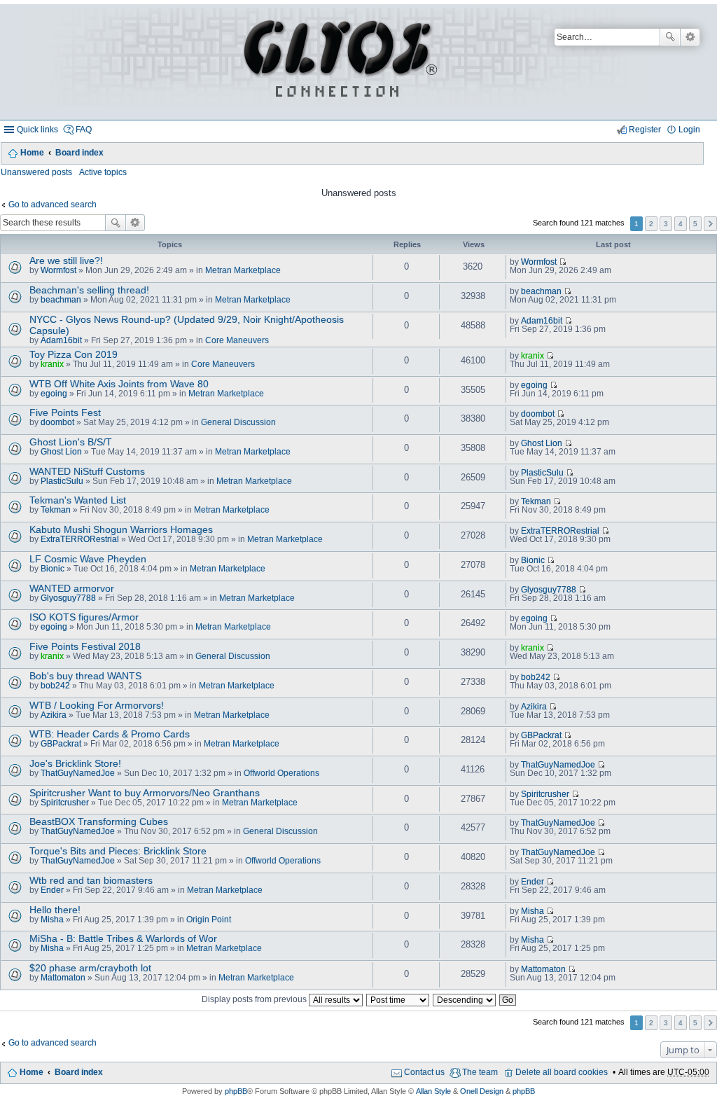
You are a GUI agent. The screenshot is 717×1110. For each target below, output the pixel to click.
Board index (79, 152)
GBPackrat (61, 744)
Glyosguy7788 (68, 598)
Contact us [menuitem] (424, 1072)
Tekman (56, 510)
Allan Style (433, 1091)
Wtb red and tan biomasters (91, 880)
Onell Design (481, 1091)
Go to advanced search (52, 204)
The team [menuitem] (480, 1072)
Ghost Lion (61, 452)
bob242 (55, 685)
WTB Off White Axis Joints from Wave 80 (119, 383)
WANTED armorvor (71, 588)
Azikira (54, 715)
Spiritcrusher (65, 802)
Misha (52, 919)
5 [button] (695, 224)
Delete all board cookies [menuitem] (561, 1072)
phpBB (236, 1091)
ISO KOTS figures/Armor (84, 617)
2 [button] (651, 224)
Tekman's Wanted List (77, 500)
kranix (52, 364)
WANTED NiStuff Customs (87, 471)
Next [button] (710, 223)
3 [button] (666, 224)
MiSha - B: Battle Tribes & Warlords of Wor (123, 938)
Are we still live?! (66, 260)
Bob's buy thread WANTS (85, 675)
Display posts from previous (255, 999)
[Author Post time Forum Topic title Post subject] (398, 999)
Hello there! (55, 909)
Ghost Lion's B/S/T (70, 442)
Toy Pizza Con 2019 (73, 354)
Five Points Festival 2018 (85, 646)
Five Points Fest (65, 412)
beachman (61, 300)
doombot (57, 422)
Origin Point (208, 919)
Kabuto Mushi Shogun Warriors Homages (121, 529)
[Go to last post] (562, 262)
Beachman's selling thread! (89, 290)
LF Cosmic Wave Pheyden (87, 558)
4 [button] (680, 224)
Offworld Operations (281, 773)
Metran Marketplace (243, 270)
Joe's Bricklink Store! (75, 763)
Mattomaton (63, 977)
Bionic (52, 568)
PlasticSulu (62, 481)
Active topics (103, 172)
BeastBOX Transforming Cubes (98, 821)
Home (32, 152)
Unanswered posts (36, 172)
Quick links (37, 129)
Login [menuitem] (689, 129)
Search (670, 37)
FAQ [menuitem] (84, 129)
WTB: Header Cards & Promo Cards (109, 734)
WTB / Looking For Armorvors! (96, 705)
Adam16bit (61, 340)
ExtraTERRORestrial (80, 539)
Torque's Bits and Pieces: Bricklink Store (118, 850)
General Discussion (238, 422)
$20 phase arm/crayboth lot (90, 967)
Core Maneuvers (237, 340)
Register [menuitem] (645, 129)
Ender (52, 890)
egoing (54, 393)
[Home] (338, 62)
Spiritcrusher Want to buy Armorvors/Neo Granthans (144, 792)
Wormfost (58, 270)
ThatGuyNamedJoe (78, 773)
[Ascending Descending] (465, 999)
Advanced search (690, 37)
